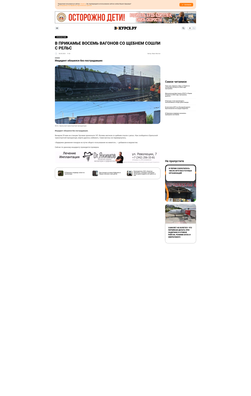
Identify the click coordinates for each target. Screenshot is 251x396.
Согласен (187, 5)
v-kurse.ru (83, 4)
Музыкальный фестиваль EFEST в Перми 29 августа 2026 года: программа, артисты (178, 95)
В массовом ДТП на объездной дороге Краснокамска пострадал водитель (177, 107)
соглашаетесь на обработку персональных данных (75, 5)
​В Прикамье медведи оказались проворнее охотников (175, 114)
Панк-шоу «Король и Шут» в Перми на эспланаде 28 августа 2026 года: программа (177, 87)
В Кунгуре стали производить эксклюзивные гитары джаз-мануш (177, 101)
